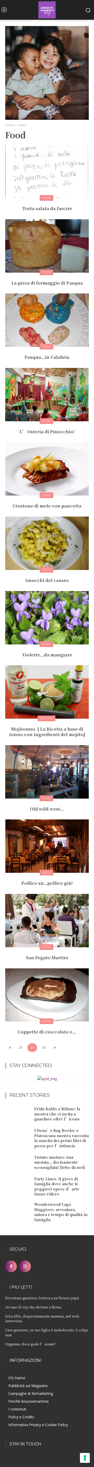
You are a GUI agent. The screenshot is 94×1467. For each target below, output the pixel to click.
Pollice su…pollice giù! (47, 883)
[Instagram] (25, 1266)
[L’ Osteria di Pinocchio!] (47, 394)
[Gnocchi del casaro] (47, 543)
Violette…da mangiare (47, 655)
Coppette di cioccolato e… (47, 1032)
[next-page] (54, 1047)
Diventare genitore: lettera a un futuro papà (42, 1297)
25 (43, 1047)
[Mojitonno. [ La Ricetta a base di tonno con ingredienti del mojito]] (47, 692)
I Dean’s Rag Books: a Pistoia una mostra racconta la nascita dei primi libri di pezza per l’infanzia (61, 1138)
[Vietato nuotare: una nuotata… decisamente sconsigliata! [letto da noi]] (17, 1162)
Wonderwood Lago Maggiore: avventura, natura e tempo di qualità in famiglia (60, 1212)
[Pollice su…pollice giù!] (47, 846)
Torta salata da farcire (47, 208)
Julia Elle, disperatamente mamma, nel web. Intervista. (42, 1318)
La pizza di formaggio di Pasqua (47, 283)
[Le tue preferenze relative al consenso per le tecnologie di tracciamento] (85, 1458)
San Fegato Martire (47, 958)
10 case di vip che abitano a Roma (33, 1307)
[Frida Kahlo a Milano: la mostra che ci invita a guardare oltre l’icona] (17, 1114)
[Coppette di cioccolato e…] (47, 995)
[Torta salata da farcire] (47, 171)
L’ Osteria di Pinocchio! (47, 432)
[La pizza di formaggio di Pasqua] (47, 246)
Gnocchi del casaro (47, 580)
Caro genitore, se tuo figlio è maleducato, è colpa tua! (46, 1332)
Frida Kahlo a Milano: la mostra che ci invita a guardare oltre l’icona (57, 1113)
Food (46, 198)
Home (9, 125)
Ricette (46, 718)
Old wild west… (47, 809)
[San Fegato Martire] (47, 920)
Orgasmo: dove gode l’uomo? (30, 1343)
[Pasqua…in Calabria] (47, 320)
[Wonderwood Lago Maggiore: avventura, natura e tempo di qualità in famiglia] (17, 1210)
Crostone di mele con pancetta (47, 506)
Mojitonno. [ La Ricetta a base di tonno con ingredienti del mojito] (47, 731)
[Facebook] (11, 1266)
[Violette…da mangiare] (47, 617)
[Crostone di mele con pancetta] (47, 469)
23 (20, 1047)
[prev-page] (9, 1047)
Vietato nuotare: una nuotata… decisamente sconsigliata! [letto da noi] (59, 1162)
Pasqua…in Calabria (47, 357)
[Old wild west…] (47, 772)
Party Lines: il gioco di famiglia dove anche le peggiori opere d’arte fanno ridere (56, 1186)
